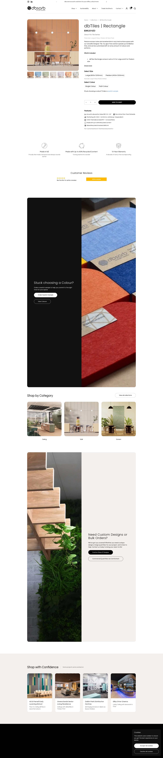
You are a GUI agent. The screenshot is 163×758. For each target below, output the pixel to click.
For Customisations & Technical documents (98, 128)
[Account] (127, 8)
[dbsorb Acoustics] (36, 8)
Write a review (96, 179)
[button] (135, 8)
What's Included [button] (89, 53)
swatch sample (113, 91)
